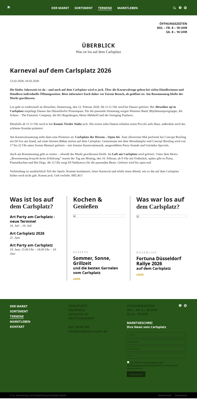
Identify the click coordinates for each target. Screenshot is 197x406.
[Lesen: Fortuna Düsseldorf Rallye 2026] (161, 231)
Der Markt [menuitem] (60, 8)
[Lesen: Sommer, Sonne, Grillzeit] (98, 230)
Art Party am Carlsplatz (31, 245)
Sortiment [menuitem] (83, 8)
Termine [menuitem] (105, 8)
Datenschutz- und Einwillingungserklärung (145, 364)
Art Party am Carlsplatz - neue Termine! (32, 219)
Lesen (76, 278)
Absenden (136, 374)
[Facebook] (180, 8)
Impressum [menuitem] (181, 395)
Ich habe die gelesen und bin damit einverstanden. (152, 365)
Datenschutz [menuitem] (164, 395)
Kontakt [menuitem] (17, 327)
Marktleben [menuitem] (127, 8)
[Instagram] (185, 8)
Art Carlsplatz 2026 (27, 233)
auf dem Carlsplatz (158, 263)
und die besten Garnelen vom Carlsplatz (95, 265)
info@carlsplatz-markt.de (87, 331)
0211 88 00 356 (78, 327)
